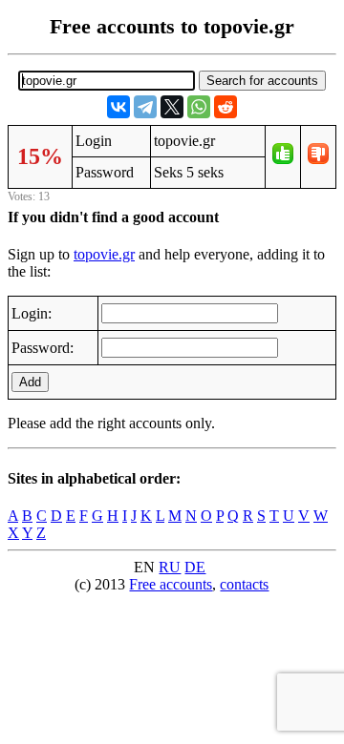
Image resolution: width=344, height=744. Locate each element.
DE (194, 567)
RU (170, 567)
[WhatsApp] (198, 106)
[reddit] (225, 106)
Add (30, 382)
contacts (244, 584)
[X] (172, 106)
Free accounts (170, 584)
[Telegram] (145, 106)
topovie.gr (104, 254)
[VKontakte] (118, 106)
